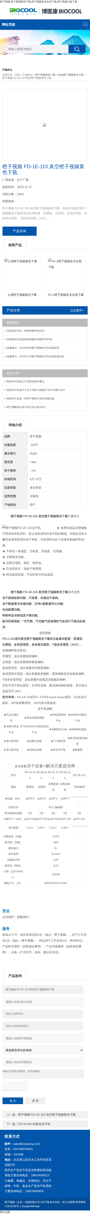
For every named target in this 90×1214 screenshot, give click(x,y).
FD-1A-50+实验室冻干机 (34, 1124)
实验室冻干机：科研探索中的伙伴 (25, 330)
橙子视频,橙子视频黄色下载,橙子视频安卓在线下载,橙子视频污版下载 (38, 1)
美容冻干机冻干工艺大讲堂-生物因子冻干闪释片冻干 (36, 390)
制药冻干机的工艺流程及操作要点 (25, 381)
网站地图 (5, 1212)
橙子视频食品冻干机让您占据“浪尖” (26, 407)
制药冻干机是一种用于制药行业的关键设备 (30, 398)
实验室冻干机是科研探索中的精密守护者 (29, 339)
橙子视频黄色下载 (45, 74)
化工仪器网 (68, 1202)
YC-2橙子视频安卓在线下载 (66, 294)
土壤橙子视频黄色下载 (22, 294)
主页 (17, 74)
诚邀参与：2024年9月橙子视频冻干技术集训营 (33, 347)
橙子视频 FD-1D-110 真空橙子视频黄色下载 (47, 1114)
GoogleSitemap (31, 1206)
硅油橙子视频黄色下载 (70, 74)
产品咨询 (19, 231)
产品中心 (28, 74)
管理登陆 (81, 1202)
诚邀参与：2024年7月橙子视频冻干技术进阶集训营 (35, 356)
